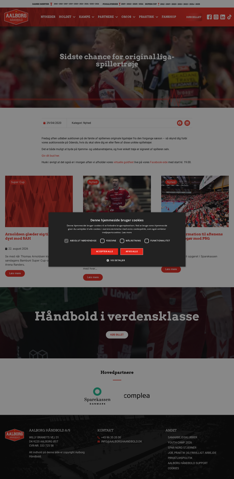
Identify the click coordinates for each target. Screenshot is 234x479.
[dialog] (117, 239)
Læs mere (127, 232)
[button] (117, 260)
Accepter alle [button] (104, 251)
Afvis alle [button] (132, 251)
